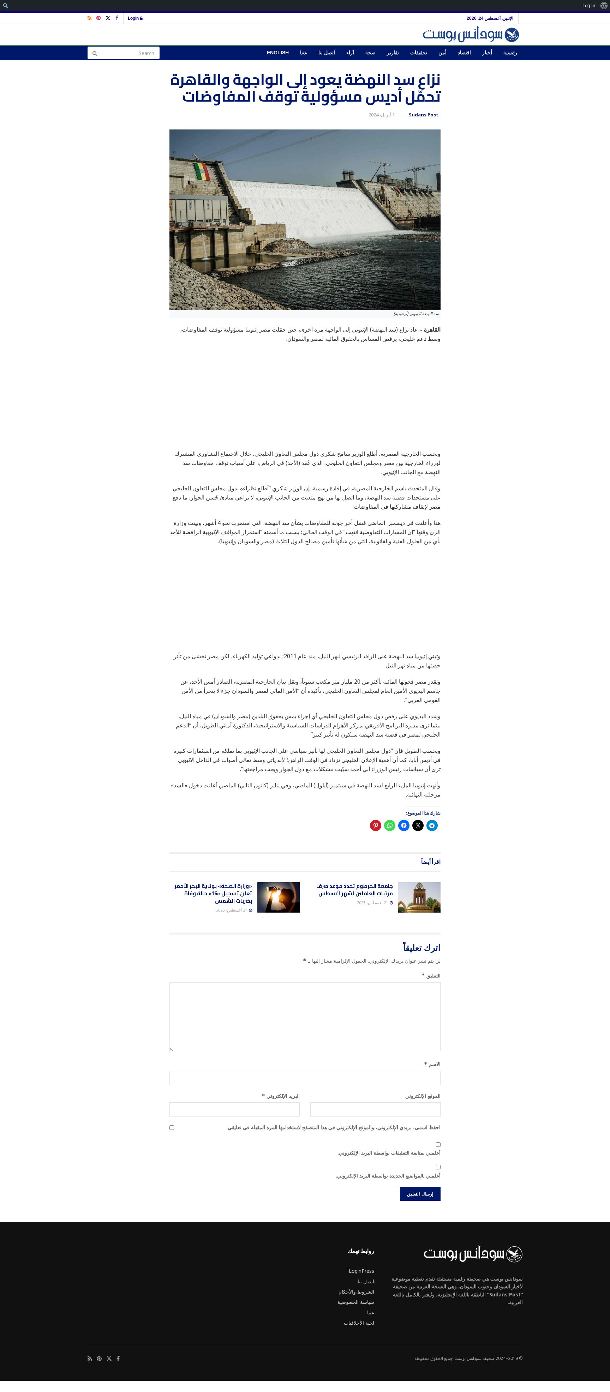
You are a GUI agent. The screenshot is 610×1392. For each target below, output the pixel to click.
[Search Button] (95, 53)
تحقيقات (418, 52)
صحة (370, 52)
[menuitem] (604, 5)
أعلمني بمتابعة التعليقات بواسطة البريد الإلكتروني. (389, 1152)
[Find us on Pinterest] (98, 18)
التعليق (431, 975)
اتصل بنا (326, 52)
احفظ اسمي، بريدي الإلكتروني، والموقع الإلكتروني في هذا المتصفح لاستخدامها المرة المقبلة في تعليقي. (333, 1127)
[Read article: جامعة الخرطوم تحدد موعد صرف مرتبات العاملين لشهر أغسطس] (419, 897)
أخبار (487, 52)
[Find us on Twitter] (108, 18)
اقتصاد (464, 52)
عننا (303, 52)
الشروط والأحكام (356, 1291)
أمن (442, 52)
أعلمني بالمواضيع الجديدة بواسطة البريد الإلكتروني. (388, 1175)
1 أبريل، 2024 (382, 114)
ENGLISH (278, 52)
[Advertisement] (305, 399)
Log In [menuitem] (588, 5)
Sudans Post (423, 114)
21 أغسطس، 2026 (373, 902)
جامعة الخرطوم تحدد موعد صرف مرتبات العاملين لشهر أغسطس (354, 889)
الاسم (432, 1064)
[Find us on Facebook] (116, 18)
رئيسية (510, 52)
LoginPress (361, 1270)
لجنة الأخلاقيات (359, 1322)
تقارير (393, 52)
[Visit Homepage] (472, 34)
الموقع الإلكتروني (423, 1096)
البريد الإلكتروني (281, 1096)
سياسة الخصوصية (355, 1302)
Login (134, 18)
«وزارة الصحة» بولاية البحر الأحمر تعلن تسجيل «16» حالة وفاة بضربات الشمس (213, 893)
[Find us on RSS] (89, 18)
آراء (350, 52)
